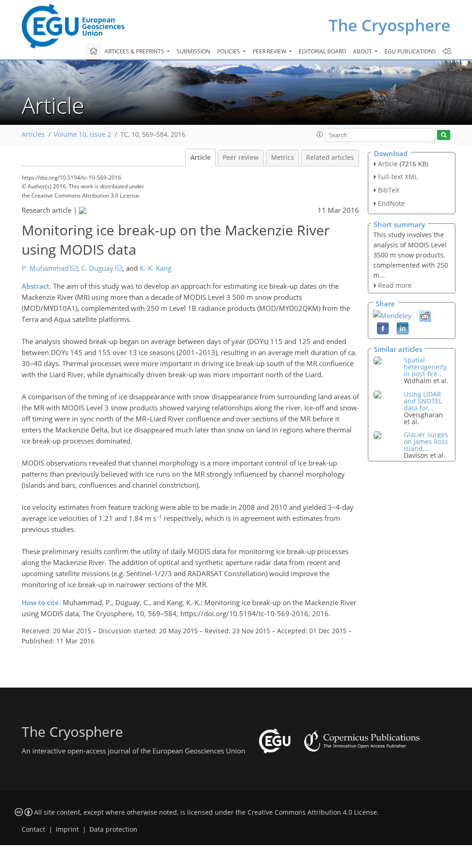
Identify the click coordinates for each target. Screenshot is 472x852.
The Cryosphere (389, 25)
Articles (33, 134)
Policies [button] (229, 51)
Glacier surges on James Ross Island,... (426, 441)
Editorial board (322, 51)
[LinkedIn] (402, 328)
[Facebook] (383, 328)
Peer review (241, 157)
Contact (33, 829)
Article (200, 157)
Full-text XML (398, 176)
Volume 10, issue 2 (82, 134)
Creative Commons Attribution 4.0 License (312, 812)
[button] (320, 134)
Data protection (113, 829)
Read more (395, 285)
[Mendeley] (392, 314)
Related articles (330, 157)
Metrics (282, 157)
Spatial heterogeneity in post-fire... (425, 367)
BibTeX (388, 190)
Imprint (67, 829)
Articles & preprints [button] (135, 51)
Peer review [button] (270, 51)
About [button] (363, 51)
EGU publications (410, 51)
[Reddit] (425, 315)
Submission (193, 51)
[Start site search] (443, 135)
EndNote (391, 203)
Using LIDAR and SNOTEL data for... (423, 401)
